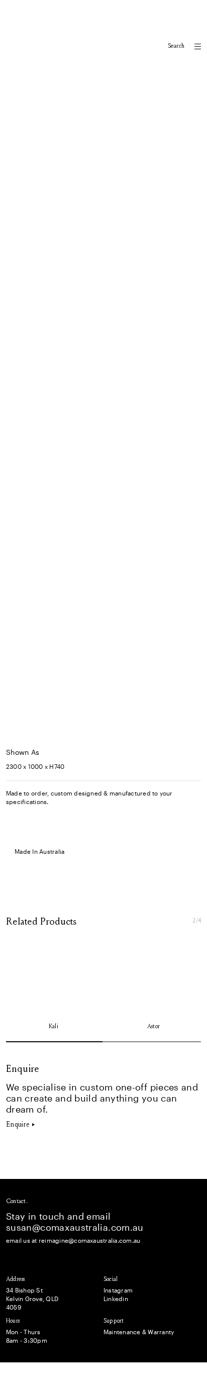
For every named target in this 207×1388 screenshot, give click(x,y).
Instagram (118, 1290)
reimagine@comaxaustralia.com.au (89, 1240)
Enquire (18, 1124)
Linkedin (116, 1298)
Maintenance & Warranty (139, 1331)
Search (176, 46)
